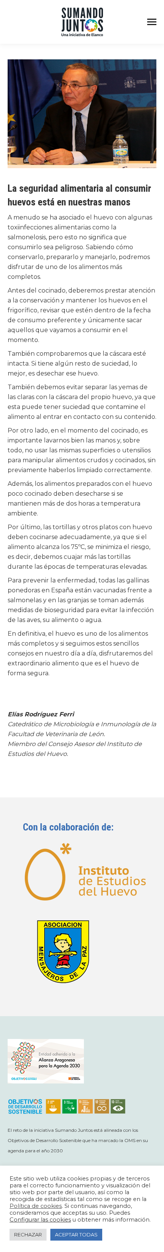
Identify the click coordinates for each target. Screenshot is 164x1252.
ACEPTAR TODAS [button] (76, 1234)
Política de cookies (36, 1206)
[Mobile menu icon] (151, 21)
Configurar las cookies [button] (40, 1219)
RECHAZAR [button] (28, 1234)
